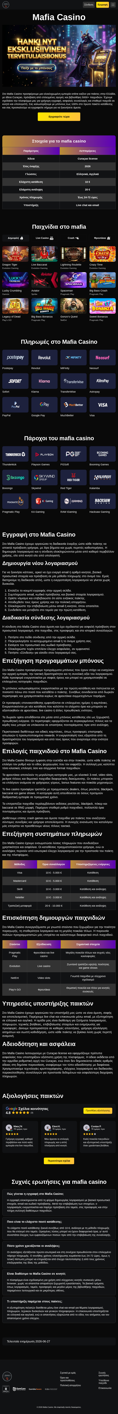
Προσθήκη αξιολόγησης (98, 1110)
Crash (71, 238)
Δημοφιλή (13, 238)
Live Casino (42, 238)
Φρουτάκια (100, 238)
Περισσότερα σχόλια (59, 1161)
